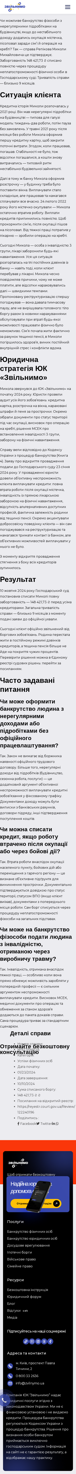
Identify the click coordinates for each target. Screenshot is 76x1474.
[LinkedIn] (54, 1124)
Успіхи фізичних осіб (34, 1061)
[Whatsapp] (57, 1124)
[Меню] (67, 7)
